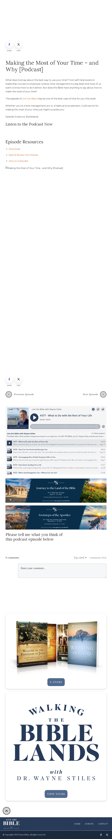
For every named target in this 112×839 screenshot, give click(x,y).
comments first (98, 557)
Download (14, 149)
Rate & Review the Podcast (23, 155)
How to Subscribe (18, 161)
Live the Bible (29, 98)
